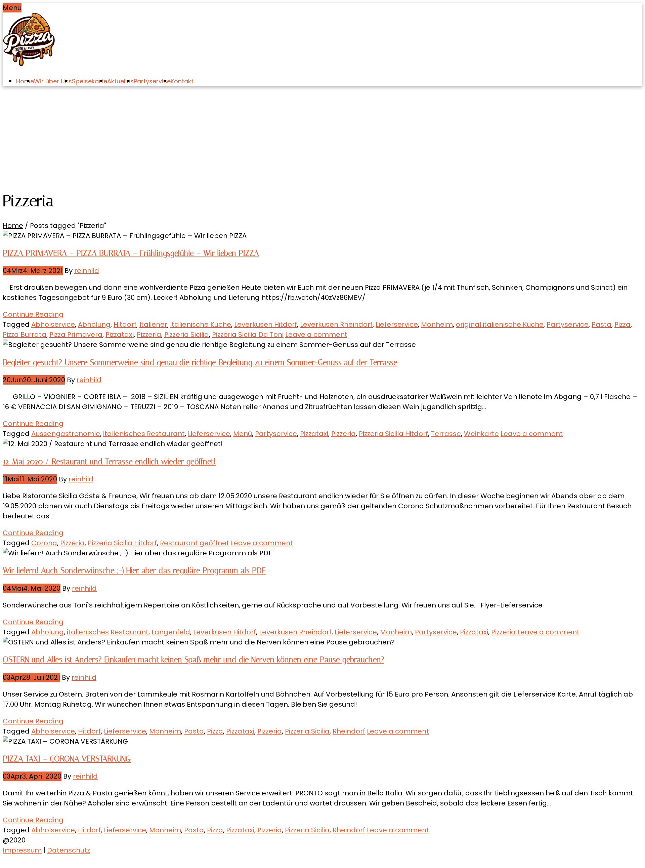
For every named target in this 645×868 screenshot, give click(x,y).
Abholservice (53, 324)
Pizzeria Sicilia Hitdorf (393, 433)
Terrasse (446, 433)
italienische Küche (200, 324)
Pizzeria (149, 334)
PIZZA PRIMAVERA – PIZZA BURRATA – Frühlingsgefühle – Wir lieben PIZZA (131, 253)
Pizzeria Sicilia (186, 334)
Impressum (22, 850)
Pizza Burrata (24, 334)
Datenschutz (68, 850)
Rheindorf (349, 731)
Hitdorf (125, 324)
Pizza (622, 324)
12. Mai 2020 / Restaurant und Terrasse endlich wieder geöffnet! (109, 461)
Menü (242, 433)
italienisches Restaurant (144, 433)
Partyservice (152, 81)
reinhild (86, 270)
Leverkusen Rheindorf (336, 324)
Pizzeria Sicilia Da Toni (248, 334)
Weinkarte (481, 433)
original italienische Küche (500, 324)
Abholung (94, 324)
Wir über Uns (53, 81)
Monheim (437, 324)
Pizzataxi (119, 334)
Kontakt (182, 81)
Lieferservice (397, 324)
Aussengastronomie (65, 433)
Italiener (153, 324)
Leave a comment (316, 334)
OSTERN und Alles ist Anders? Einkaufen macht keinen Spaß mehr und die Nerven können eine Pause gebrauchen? (193, 659)
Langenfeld (171, 632)
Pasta (601, 324)
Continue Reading (33, 314)
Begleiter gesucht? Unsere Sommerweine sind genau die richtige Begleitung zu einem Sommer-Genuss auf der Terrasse (200, 362)
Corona (44, 543)
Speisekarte (89, 81)
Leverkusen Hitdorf (265, 324)
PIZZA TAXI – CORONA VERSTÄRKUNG (67, 758)
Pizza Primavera (75, 334)
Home (25, 81)
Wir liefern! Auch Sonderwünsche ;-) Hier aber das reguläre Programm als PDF (134, 570)
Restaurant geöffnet (194, 543)
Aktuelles (120, 81)
